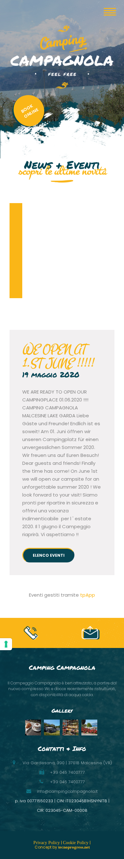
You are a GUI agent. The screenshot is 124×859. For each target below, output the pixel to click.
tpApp (87, 595)
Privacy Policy (47, 842)
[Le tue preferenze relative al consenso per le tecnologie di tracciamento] (6, 644)
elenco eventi (49, 555)
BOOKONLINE (29, 111)
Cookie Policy (76, 842)
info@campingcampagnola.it (67, 791)
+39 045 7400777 (67, 782)
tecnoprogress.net (74, 847)
